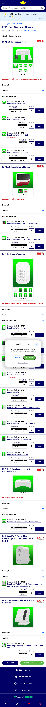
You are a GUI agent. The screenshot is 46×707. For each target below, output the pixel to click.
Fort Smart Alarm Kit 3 (16, 104)
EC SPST (22, 643)
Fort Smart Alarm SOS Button (19, 439)
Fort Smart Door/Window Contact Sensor (23, 408)
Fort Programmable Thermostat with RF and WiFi (25, 647)
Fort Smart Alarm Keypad (17, 328)
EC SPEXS (22, 221)
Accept (30, 357)
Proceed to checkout (30, 663)
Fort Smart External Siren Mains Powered (23, 239)
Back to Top (9, 663)
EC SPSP (22, 582)
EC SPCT (22, 406)
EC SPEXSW (23, 237)
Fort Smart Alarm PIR (15, 375)
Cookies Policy (23, 363)
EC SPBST (22, 452)
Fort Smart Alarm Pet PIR (17, 392)
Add (39, 110)
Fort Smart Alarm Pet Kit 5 (17, 135)
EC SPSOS (22, 437)
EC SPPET (22, 390)
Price (13, 107)
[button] (37, 344)
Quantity (31, 107)
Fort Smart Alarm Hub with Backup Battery (24, 522)
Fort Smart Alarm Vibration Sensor (21, 423)
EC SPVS (21, 421)
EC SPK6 (21, 150)
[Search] (42, 8)
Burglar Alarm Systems (13, 23)
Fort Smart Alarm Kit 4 (16, 119)
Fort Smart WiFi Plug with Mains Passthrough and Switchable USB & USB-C (25, 585)
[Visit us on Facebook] (6, 703)
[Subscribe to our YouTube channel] (28, 703)
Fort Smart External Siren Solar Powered (23, 224)
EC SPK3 (21, 101)
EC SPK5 (21, 133)
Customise (16, 357)
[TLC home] (23, 3)
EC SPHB (22, 520)
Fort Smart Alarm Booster (17, 455)
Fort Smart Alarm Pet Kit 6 (17, 152)
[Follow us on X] (17, 703)
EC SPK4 (21, 117)
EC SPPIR (22, 373)
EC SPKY (21, 326)
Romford (7, 16)
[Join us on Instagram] (40, 703)
